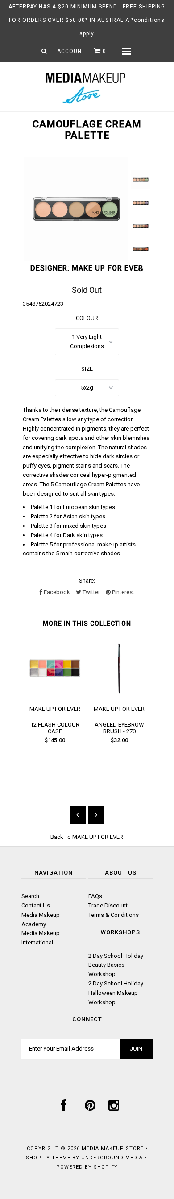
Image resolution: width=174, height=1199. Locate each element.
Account (71, 51)
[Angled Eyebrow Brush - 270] (119, 693)
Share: (87, 580)
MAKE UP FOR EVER (97, 837)
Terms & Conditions (113, 915)
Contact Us (35, 905)
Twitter (90, 592)
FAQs (95, 896)
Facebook (56, 592)
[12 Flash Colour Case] (55, 693)
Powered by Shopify (87, 1167)
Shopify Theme (48, 1158)
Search (30, 896)
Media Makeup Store (113, 1148)
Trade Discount (108, 905)
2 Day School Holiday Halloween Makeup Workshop (115, 993)
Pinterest (122, 592)
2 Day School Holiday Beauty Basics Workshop (115, 965)
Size (87, 368)
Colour (87, 318)
